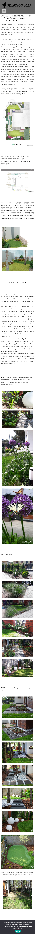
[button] (3, 895)
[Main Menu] (4, 11)
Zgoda (18, 931)
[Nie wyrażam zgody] (33, 927)
